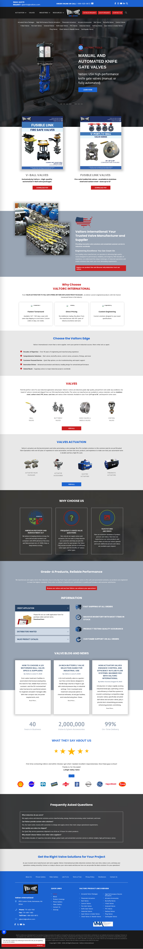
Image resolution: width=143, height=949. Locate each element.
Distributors (102, 882)
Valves (32, 13)
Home (55, 899)
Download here (39, 619)
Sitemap (55, 914)
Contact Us (117, 13)
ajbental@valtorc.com (30, 4)
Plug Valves (53, 29)
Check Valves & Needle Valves (69, 29)
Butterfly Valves (108, 22)
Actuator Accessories (85, 22)
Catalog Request (89, 13)
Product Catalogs (58, 904)
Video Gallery (53, 882)
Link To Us (65, 882)
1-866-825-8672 (83, 4)
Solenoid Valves (49, 26)
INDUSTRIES (43, 13)
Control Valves (120, 22)
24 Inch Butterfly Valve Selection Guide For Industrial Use (71, 668)
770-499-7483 (28, 917)
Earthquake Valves (87, 29)
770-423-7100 (30, 914)
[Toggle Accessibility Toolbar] (4, 931)
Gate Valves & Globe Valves (113, 26)
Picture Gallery (40, 882)
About (55, 901)
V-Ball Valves (25, 26)
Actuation (19, 13)
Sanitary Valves (97, 26)
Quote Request (104, 13)
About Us (29, 882)
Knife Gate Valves (62, 26)
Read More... (33, 701)
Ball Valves (97, 22)
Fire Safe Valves (36, 26)
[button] (115, 3)
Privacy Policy (90, 882)
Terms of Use (77, 882)
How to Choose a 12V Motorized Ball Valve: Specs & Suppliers (33, 668)
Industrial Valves (84, 26)
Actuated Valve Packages (26, 22)
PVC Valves (73, 26)
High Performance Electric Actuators (48, 22)
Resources (57, 13)
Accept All (40, 945)
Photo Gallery (57, 906)
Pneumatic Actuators (69, 22)
